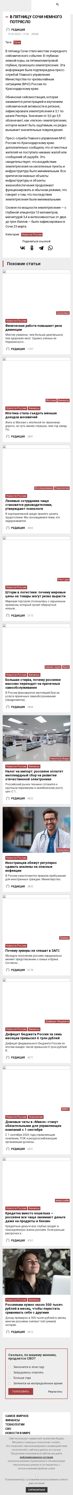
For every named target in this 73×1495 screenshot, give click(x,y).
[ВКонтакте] (22, 248)
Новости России (32, 234)
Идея (66, 667)
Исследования (44, 488)
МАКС (65, 1109)
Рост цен (63, 579)
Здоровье (63, 313)
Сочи (17, 42)
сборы (65, 758)
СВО (8, 1428)
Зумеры (64, 937)
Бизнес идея (53, 667)
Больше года (22, 1378)
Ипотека (51, 400)
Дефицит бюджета (57, 1021)
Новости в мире (17, 1433)
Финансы (63, 400)
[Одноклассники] (32, 248)
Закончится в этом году (28, 1367)
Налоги (54, 758)
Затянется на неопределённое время (37, 1383)
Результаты (55, 1391)
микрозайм (62, 1200)
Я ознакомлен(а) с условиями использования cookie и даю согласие (36, 1481)
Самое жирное (17, 1416)
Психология (62, 488)
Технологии (36, 1116)
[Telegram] (41, 248)
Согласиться (36, 1489)
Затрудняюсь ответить (28, 1372)
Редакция (18, 29)
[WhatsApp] (50, 248)
